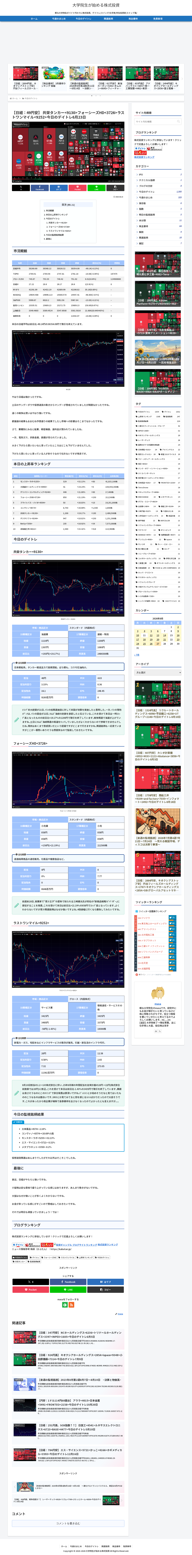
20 (158, 639)
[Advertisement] (96, 42)
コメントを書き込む (68, 1523)
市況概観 (50, 210)
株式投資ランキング (108, 1244)
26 (151, 643)
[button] (115, 188)
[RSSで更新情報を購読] (71, 1305)
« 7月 (136, 654)
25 (144, 643)
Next (182, 78)
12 (151, 635)
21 (164, 639)
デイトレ (35, 1257)
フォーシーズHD (50, 1257)
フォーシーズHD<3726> (59, 226)
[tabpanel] (26, 78)
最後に (49, 238)
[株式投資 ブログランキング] (75, 1244)
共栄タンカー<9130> (57, 222)
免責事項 (127, 1546)
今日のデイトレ (53, 218)
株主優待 (116, 1546)
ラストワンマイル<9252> (59, 230)
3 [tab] (100, 95)
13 (158, 635)
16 (178, 635)
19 (151, 639)
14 (164, 635)
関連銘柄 (105, 1546)
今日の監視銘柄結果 (55, 234)
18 (144, 639)
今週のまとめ (76, 1546)
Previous (9, 78)
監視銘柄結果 (35, 1261)
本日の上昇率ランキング (57, 214)
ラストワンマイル (67, 1257)
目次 (64, 204)
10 (137, 635)
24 (137, 643)
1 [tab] (91, 95)
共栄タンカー (20, 1261)
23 (178, 639)
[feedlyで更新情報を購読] (65, 1305)
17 (137, 639)
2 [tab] (96, 95)
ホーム (64, 1546)
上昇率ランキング (86, 1257)
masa (158, 1004)
